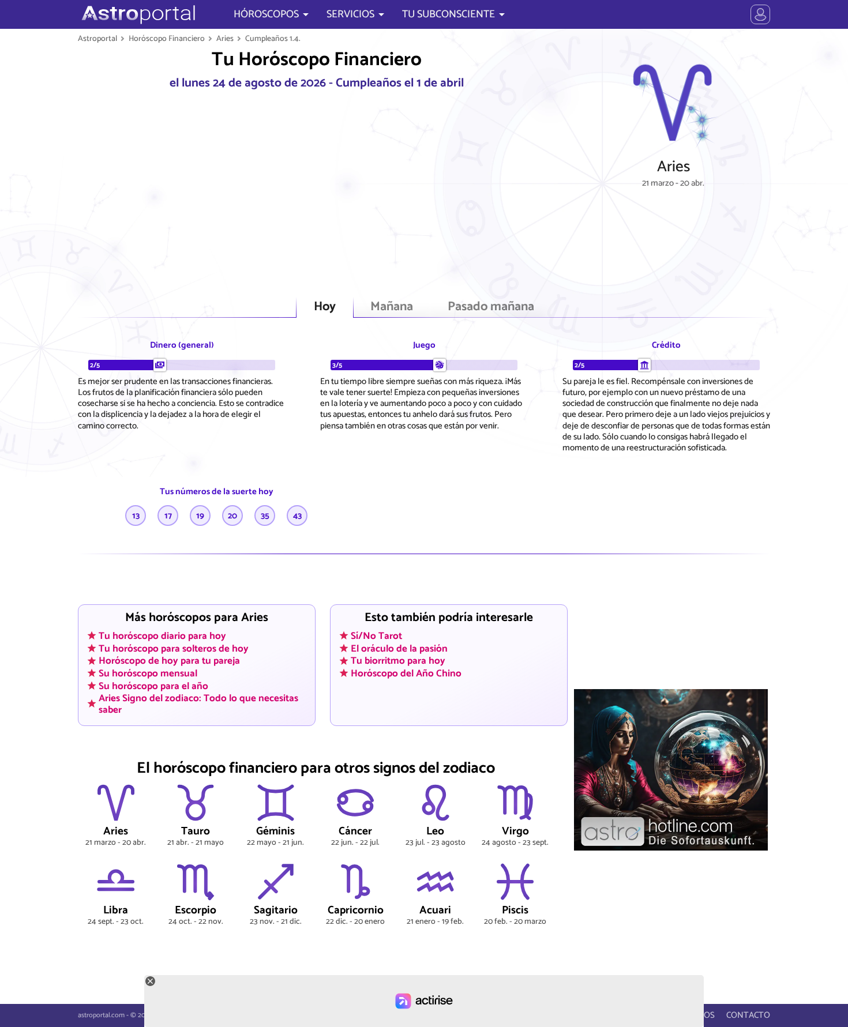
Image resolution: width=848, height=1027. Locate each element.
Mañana (391, 307)
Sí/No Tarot (376, 635)
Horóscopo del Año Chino (406, 673)
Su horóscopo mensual (148, 673)
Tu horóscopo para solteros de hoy (174, 648)
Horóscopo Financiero (167, 38)
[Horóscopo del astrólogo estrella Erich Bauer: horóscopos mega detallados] (137, 14)
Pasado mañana (491, 307)
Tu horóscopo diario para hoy (162, 635)
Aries (225, 38)
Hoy (325, 307)
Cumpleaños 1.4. (273, 38)
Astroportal (97, 38)
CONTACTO (748, 1015)
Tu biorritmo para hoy (398, 660)
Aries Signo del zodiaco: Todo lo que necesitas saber (198, 704)
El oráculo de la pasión (399, 648)
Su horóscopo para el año (153, 685)
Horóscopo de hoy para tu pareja (169, 660)
